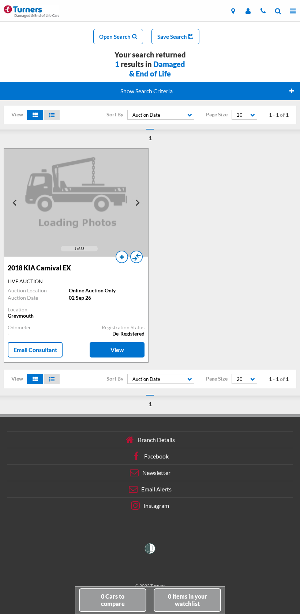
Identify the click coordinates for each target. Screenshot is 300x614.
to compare (113, 600)
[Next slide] (137, 202)
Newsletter (156, 472)
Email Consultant (35, 349)
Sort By (114, 114)
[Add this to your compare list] (136, 257)
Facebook (156, 455)
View (117, 349)
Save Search (172, 36)
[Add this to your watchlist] (122, 257)
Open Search (115, 36)
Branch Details (156, 439)
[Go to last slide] (15, 202)
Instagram (156, 505)
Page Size (217, 114)
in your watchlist (187, 600)
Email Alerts (156, 488)
